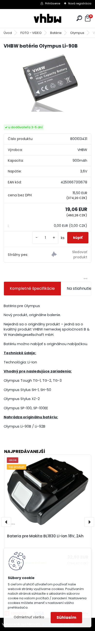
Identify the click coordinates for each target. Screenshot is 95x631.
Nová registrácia (79, 3)
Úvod (8, 32)
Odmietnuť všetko (29, 617)
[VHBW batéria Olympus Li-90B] (47, 82)
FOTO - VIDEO (31, 32)
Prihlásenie (52, 3)
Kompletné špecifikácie (32, 288)
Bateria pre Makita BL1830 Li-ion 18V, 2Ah (45, 536)
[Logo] (47, 18)
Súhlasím (66, 617)
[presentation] (6, 522)
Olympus (77, 32)
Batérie (56, 32)
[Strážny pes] (69, 255)
